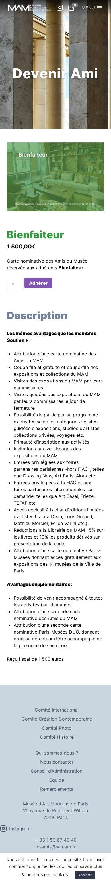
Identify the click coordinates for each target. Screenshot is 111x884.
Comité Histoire (57, 737)
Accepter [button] (85, 875)
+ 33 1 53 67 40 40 (56, 840)
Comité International (57, 710)
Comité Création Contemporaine (57, 719)
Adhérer (38, 283)
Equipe (56, 780)
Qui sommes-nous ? (57, 753)
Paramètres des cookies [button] (44, 874)
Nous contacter (56, 762)
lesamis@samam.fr (56, 847)
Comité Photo (57, 728)
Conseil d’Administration (57, 771)
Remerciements (56, 789)
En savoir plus (87, 866)
